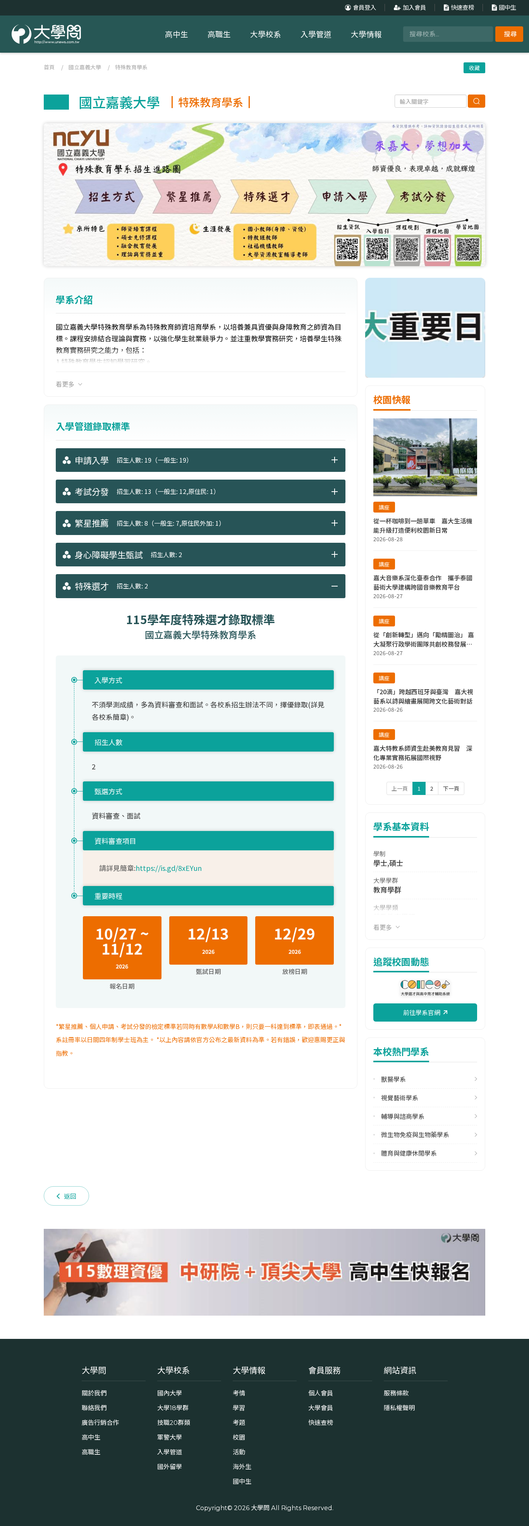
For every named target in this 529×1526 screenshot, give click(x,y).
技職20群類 (173, 1422)
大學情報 (366, 34)
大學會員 (320, 1408)
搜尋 (510, 34)
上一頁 (400, 788)
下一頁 (451, 788)
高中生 (176, 34)
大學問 (260, 1508)
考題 (239, 1422)
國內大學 (169, 1393)
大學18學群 (173, 1408)
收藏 (474, 68)
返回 (70, 1196)
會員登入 (364, 7)
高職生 (219, 34)
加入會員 (414, 7)
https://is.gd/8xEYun (169, 868)
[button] (476, 194)
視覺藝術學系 (399, 1097)
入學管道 (316, 34)
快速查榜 (462, 7)
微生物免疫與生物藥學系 (415, 1134)
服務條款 (396, 1393)
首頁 (49, 67)
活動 (239, 1452)
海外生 (242, 1467)
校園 (239, 1437)
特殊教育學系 (131, 67)
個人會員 (320, 1393)
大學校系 (265, 34)
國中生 (507, 7)
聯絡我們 (94, 1408)
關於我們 (94, 1393)
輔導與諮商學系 (402, 1116)
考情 (239, 1393)
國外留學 (169, 1467)
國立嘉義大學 (85, 67)
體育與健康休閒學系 (409, 1153)
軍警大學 (169, 1437)
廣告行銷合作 (100, 1422)
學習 (239, 1408)
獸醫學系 (393, 1079)
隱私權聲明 (399, 1408)
